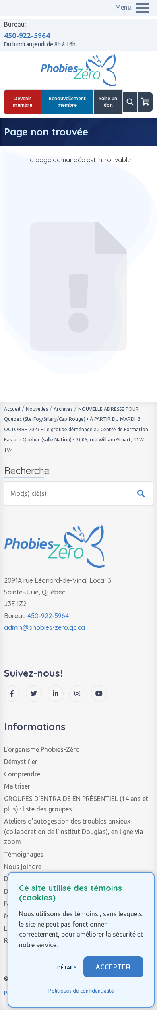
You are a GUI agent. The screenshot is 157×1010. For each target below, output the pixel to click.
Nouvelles (37, 409)
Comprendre (22, 774)
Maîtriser (17, 786)
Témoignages (23, 854)
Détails (67, 967)
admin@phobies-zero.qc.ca (44, 627)
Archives (63, 409)
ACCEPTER (113, 967)
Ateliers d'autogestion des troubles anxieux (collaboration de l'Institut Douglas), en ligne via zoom (73, 831)
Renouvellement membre (67, 102)
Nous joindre (22, 866)
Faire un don (108, 102)
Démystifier (20, 761)
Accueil (12, 409)
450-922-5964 (27, 35)
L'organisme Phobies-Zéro (42, 749)
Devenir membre (22, 102)
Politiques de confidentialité (81, 990)
